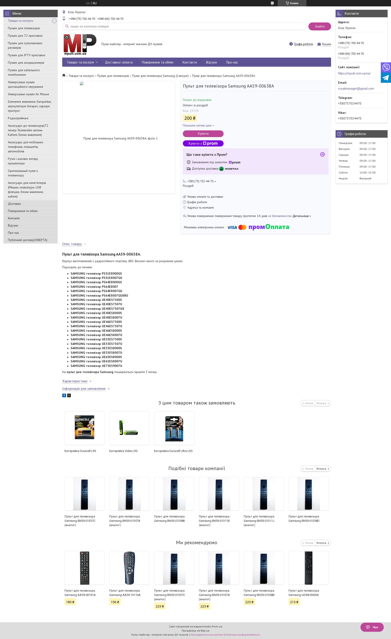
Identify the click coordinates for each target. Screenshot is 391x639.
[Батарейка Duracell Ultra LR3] (174, 428)
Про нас (13, 233)
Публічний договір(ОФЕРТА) (27, 240)
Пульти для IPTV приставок (26, 55)
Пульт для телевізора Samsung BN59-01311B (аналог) (214, 521)
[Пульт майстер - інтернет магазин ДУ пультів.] (79, 44)
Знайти (319, 26)
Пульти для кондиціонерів (26, 63)
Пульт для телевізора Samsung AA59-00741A (80, 593)
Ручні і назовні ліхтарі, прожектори (23, 161)
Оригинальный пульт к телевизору (23, 173)
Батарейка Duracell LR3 (80, 451)
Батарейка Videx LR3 (123, 451)
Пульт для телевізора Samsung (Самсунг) (160, 76)
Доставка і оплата (119, 62)
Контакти (14, 218)
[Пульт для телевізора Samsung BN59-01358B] (174, 494)
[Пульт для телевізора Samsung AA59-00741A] (84, 568)
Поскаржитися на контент (207, 634)
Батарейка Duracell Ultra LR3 (173, 451)
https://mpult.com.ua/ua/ (354, 73)
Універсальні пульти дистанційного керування (25, 84)
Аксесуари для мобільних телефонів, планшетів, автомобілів (25, 146)
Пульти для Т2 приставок (25, 36)
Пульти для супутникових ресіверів (25, 45)
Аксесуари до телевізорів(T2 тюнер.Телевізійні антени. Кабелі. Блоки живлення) (28, 130)
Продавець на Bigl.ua (195, 630)
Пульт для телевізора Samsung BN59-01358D (303, 518)
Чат (375, 627)
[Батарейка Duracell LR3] (84, 428)
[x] (69, 396)
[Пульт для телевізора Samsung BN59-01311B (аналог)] (219, 494)
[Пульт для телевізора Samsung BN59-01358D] (308, 494)
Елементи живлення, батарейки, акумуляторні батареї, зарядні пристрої (29, 106)
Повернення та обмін (23, 211)
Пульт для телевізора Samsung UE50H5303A (303, 593)
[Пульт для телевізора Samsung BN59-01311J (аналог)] (264, 494)
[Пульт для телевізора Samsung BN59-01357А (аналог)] (129, 494)
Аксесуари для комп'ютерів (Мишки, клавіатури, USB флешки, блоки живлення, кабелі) (27, 189)
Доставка (14, 204)
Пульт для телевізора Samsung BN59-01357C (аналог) (79, 521)
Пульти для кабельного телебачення (24, 72)
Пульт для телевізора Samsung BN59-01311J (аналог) (259, 521)
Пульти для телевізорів (24, 28)
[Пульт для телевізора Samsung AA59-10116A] (129, 568)
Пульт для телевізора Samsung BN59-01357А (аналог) (124, 521)
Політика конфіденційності (242, 634)
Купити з (195, 143)
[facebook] (64, 396)
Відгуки (13, 225)
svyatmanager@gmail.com (356, 88)
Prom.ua (217, 626)
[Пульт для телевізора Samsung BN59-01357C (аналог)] (84, 494)
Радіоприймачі (18, 118)
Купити (203, 133)
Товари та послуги (20, 21)
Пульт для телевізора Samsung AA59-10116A (125, 593)
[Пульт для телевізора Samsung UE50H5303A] (308, 568)
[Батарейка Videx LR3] (129, 428)
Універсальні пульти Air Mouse (28, 94)
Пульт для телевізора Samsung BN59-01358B (169, 518)
